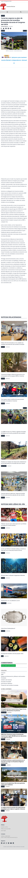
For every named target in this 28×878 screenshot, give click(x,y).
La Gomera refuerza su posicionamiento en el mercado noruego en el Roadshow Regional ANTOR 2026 (13, 761)
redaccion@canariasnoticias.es (10, 837)
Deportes (3, 528)
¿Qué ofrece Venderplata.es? (8, 628)
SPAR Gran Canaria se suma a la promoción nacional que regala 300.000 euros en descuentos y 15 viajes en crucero (13, 736)
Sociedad (3, 578)
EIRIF (2, 674)
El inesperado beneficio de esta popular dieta (12, 653)
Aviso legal (3, 830)
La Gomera (3, 765)
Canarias (3, 15)
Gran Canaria (3, 466)
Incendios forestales (6, 681)
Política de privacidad (5, 828)
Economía (3, 631)
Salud (2, 656)
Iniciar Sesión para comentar (8, 665)
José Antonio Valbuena (6, 683)
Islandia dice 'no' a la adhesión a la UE (10, 600)
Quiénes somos (4, 827)
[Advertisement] (14, 85)
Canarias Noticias (4, 26)
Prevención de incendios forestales (9, 685)
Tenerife (2, 786)
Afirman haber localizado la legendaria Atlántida (13, 575)
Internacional (3, 603)
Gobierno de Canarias (6, 680)
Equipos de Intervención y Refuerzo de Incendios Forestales (13, 677)
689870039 (7, 836)
